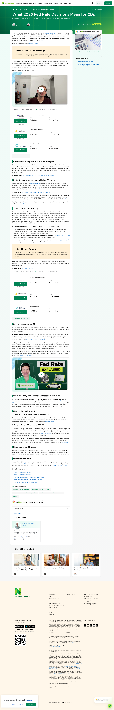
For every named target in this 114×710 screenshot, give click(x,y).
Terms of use (87, 592)
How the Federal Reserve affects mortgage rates (29, 477)
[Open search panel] (93, 3)
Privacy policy (88, 596)
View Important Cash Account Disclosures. (64, 673)
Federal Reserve (35, 183)
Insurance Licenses (72, 642)
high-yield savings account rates (36, 339)
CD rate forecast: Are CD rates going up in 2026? (38, 175)
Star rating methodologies (56, 605)
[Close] (112, 697)
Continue (31, 704)
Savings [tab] (16, 109)
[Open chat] (110, 706)
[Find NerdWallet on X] (85, 625)
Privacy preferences (89, 601)
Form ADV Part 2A (73, 666)
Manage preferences (17, 704)
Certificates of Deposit (56, 493)
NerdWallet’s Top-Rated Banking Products (25, 493)
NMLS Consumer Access (55, 634)
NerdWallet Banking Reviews (21, 489)
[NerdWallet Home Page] (8, 3)
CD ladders (64, 442)
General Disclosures (56, 668)
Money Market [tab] (52, 109)
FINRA (77, 663)
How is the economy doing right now (25, 482)
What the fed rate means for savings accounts (28, 479)
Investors (51, 614)
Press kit (51, 612)
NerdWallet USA (56, 702)
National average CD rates (62, 235)
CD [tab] (36, 109)
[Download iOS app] (19, 626)
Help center (70, 592)
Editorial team (53, 607)
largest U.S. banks (64, 240)
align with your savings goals (27, 204)
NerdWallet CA (68, 702)
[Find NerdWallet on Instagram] (91, 625)
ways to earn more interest (60, 465)
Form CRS (65, 666)
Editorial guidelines (54, 603)
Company (52, 592)
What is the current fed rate (22, 472)
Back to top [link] (17, 513)
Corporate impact (54, 598)
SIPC (81, 663)
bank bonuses (26, 464)
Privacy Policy (52, 667)
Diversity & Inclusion (55, 601)
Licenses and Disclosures (67, 634)
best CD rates (33, 43)
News (25, 9)
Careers (51, 596)
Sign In (99, 3)
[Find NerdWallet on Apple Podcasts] (94, 625)
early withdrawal (45, 433)
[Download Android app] (30, 626)
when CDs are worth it (27, 355)
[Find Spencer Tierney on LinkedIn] (26, 526)
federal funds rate (57, 56)
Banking (18, 9)
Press (50, 610)
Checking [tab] (42, 109)
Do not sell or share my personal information (90, 604)
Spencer (27, 523)
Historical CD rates (27, 268)
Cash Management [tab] (27, 109)
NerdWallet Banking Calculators (41, 489)
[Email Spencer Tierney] (23, 526)
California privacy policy (91, 598)
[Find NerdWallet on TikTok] (97, 625)
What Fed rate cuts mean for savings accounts (36, 192)
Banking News (44, 493)
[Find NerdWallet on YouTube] (88, 625)
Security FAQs (71, 594)
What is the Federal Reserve (22, 474)
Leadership (52, 594)
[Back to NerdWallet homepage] (13, 9)
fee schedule (64, 668)
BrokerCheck (77, 668)
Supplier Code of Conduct (91, 594)
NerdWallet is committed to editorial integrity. (88, 51)
